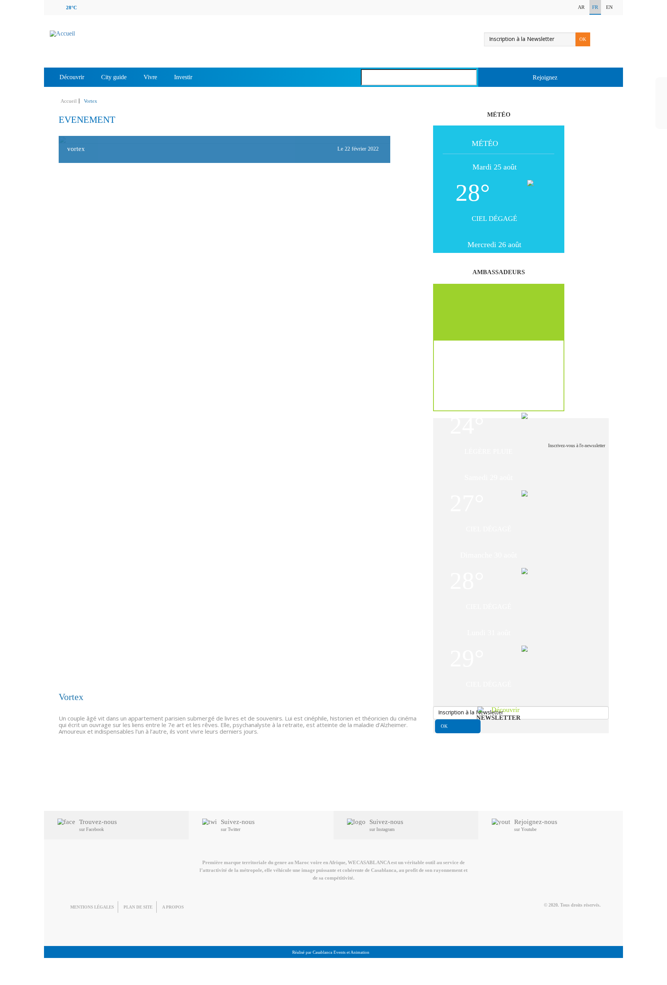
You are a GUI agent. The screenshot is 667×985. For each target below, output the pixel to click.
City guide (114, 77)
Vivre (150, 77)
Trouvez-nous (98, 825)
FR (595, 7)
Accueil (69, 100)
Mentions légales (92, 907)
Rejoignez (545, 77)
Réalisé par (330, 952)
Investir (183, 77)
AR (581, 7)
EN (609, 7)
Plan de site (138, 907)
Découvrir (71, 77)
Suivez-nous (238, 825)
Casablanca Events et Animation (341, 952)
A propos (173, 907)
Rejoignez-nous (535, 825)
